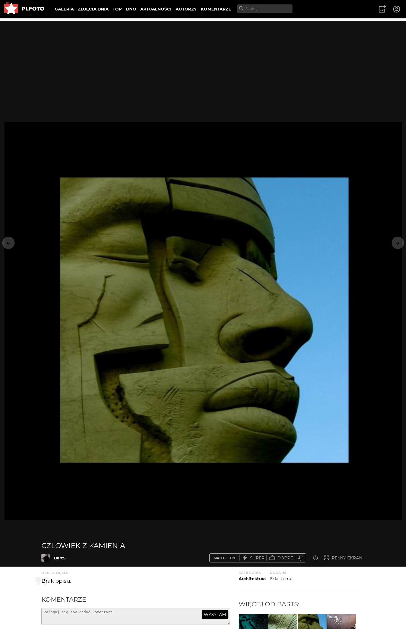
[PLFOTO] (24, 9)
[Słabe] (300, 558)
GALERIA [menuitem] (64, 9)
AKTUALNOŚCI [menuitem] (156, 9)
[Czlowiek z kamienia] (45, 558)
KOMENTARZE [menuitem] (216, 9)
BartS (60, 558)
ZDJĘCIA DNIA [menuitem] (93, 9)
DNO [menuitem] (131, 9)
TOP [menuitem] (117, 9)
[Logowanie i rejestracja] (397, 9)
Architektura (252, 578)
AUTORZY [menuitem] (186, 9)
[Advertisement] (203, 59)
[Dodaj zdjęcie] (382, 9)
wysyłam (215, 614)
